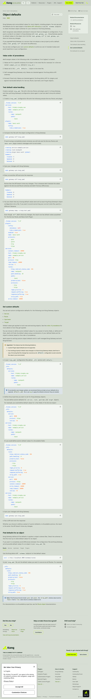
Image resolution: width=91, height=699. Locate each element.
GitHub (74, 676)
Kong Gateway (59, 671)
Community (76, 671)
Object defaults (74, 38)
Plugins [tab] (27, 548)
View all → (40, 684)
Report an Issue (14, 630)
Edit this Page (23, 630)
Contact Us (76, 689)
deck (8, 18)
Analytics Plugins (42, 674)
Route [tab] (4, 548)
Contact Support (71, 627)
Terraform (58, 679)
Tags (74, 26)
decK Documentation (78, 20)
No (11, 625)
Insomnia (57, 674)
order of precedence (53, 325)
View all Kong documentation (11, 635)
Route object (42, 604)
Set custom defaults (11, 307)
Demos (74, 679)
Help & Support (77, 686)
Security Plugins (42, 679)
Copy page (56, 14)
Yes (5, 625)
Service (6, 314)
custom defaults (29, 47)
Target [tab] (22, 548)
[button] (60, 102)
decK (8, 11)
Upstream (7, 319)
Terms (39, 696)
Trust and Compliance (55, 696)
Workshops (76, 684)
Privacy (45, 696)
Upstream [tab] (16, 548)
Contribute (38, 632)
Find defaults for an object (13, 533)
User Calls (75, 681)
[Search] (23, 2)
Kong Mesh (58, 676)
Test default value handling (13, 87)
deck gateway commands (76, 30)
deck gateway (13, 11)
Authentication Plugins (44, 676)
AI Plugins (40, 671)
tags (31, 392)
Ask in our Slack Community (74, 624)
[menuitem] (34, 3)
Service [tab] (10, 548)
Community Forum (77, 674)
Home (4, 11)
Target (6, 322)
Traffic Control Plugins (44, 681)
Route (6, 316)
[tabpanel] (33, 578)
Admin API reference (34, 26)
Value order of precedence (13, 55)
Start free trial (71, 654)
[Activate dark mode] (87, 3)
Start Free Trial (79, 2)
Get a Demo (69, 2)
